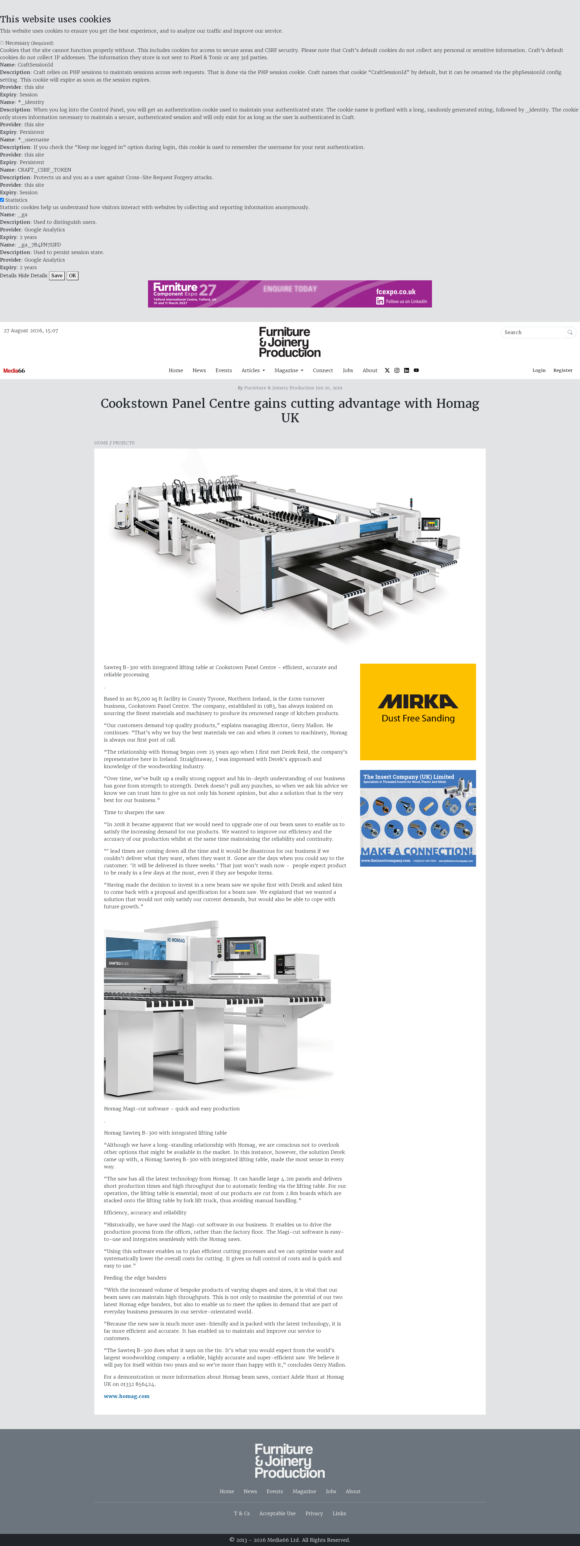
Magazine (304, 1491)
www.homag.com (127, 1396)
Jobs (348, 370)
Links (339, 1513)
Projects (124, 443)
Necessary (29, 43)
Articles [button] (251, 370)
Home (176, 370)
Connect (323, 370)
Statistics (16, 200)
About (370, 370)
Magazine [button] (287, 370)
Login (539, 370)
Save (57, 275)
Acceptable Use (277, 1513)
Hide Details (32, 275)
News (199, 370)
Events (224, 370)
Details (8, 275)
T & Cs (242, 1513)
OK (72, 275)
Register (562, 370)
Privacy (314, 1513)
